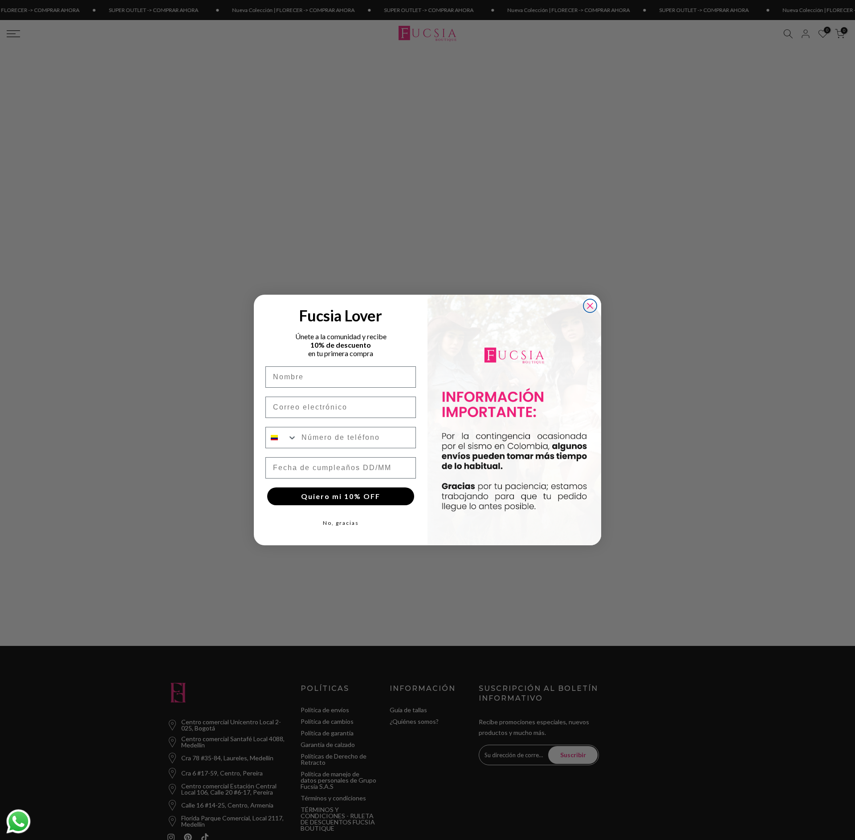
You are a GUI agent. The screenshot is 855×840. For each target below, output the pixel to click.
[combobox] (281, 437)
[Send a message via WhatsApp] (18, 822)
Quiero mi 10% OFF (340, 496)
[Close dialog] (590, 305)
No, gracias (341, 522)
